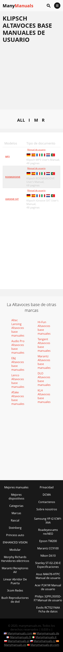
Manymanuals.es (15, 645)
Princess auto (15, 535)
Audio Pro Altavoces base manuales (17, 346)
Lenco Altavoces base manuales (17, 381)
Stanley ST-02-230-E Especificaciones (48, 565)
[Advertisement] (31, 78)
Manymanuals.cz (44, 641)
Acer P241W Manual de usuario (48, 587)
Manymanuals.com (19, 633)
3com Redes (15, 590)
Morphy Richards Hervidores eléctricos (15, 559)
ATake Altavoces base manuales (17, 398)
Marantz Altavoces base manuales (44, 362)
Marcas (16, 513)
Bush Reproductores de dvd (15, 600)
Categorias (16, 506)
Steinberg (15, 528)
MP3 (7, 156)
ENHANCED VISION (15, 542)
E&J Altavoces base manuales (17, 364)
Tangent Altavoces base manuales (44, 345)
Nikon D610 (48, 556)
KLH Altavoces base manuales (44, 396)
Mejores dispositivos (16, 496)
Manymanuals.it (46, 637)
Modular (15, 550)
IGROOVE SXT (12, 199)
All (21, 120)
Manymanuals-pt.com (44, 645)
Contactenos (46, 502)
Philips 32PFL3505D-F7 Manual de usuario (48, 598)
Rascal (15, 520)
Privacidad (47, 487)
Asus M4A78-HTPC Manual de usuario (48, 576)
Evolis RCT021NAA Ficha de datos (48, 609)
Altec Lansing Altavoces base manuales (17, 327)
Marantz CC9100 (48, 548)
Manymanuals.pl (18, 641)
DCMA (47, 495)
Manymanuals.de (48, 633)
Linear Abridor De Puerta (15, 581)
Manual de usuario (36, 149)
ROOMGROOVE (12, 177)
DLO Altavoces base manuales (44, 379)
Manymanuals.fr (20, 637)
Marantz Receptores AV (15, 570)
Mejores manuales (16, 487)
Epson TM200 (48, 541)
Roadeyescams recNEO (48, 532)
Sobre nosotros (46, 509)
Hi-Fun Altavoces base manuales (44, 327)
